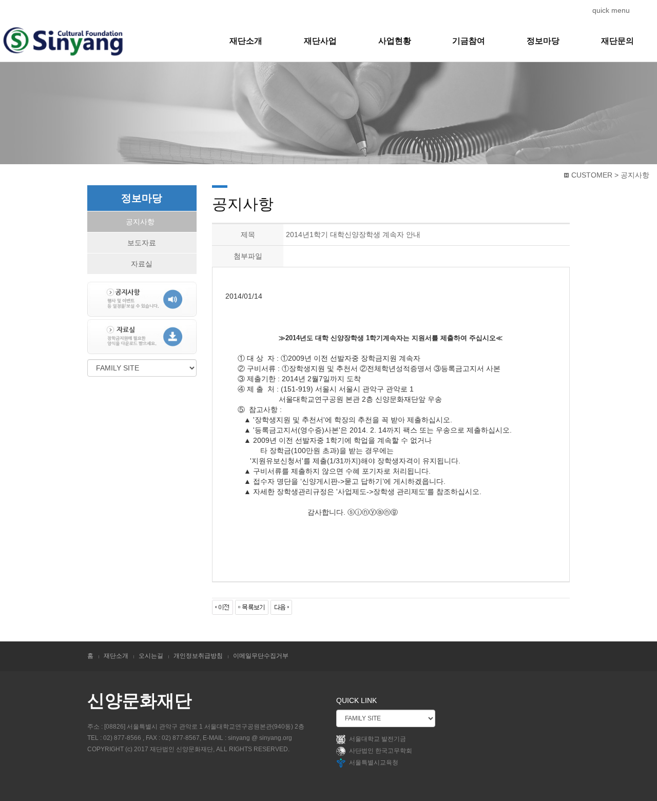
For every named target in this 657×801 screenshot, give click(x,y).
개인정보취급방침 (198, 655)
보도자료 (141, 243)
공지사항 (140, 222)
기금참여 (468, 40)
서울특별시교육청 (373, 763)
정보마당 (543, 40)
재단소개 (245, 40)
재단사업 (320, 40)
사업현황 (394, 40)
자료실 (141, 264)
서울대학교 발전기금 (377, 739)
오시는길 (151, 655)
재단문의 (617, 40)
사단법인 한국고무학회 (380, 751)
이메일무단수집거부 (260, 655)
